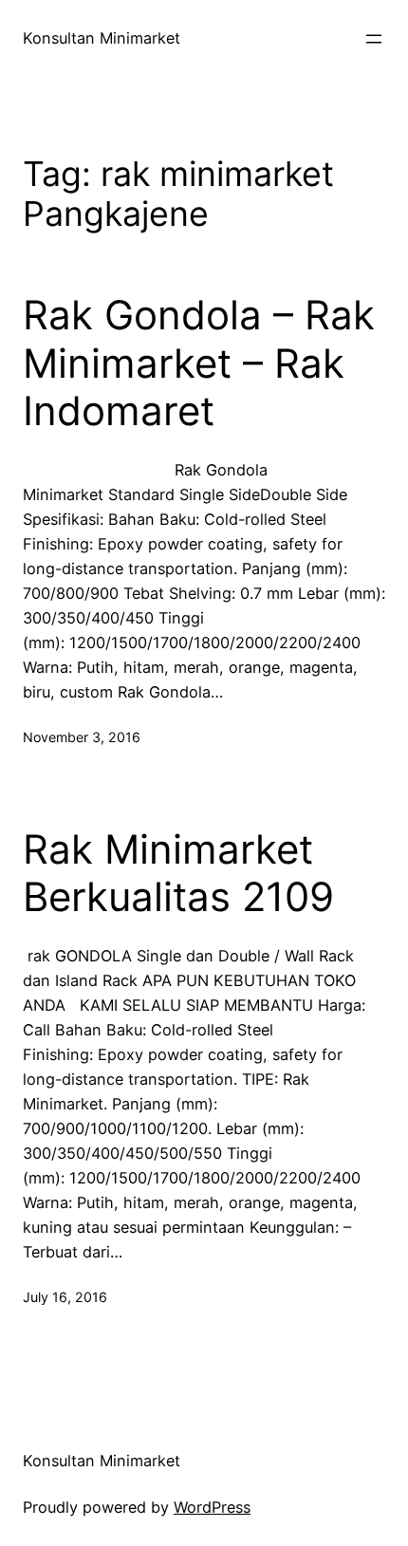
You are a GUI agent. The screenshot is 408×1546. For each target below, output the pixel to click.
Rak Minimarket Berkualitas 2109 (178, 873)
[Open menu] (373, 39)
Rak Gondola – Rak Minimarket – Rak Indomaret (199, 363)
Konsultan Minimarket (101, 37)
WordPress (212, 1507)
